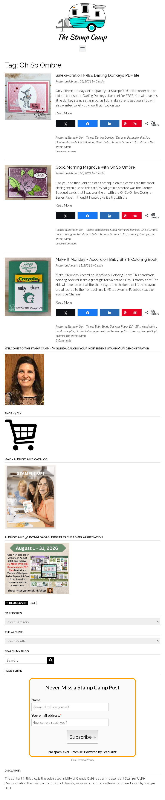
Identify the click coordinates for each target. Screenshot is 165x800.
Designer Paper (125, 137)
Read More (64, 113)
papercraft (99, 331)
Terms (81, 759)
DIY (131, 326)
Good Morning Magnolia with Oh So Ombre (95, 167)
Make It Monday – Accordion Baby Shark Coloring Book (106, 259)
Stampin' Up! (75, 137)
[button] (82, 48)
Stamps (144, 142)
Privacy (90, 759)
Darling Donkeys (105, 137)
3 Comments (63, 340)
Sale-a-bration (112, 142)
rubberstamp (115, 331)
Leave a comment (66, 151)
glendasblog (142, 137)
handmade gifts (65, 331)
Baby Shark (101, 326)
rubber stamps (82, 234)
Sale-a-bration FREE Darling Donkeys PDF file (97, 75)
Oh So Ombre (86, 142)
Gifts (138, 326)
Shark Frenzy (131, 331)
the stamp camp (76, 335)
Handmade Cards (66, 142)
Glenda (99, 81)
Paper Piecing (64, 234)
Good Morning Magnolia (124, 229)
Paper (99, 142)
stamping (133, 234)
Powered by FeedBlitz (100, 752)
